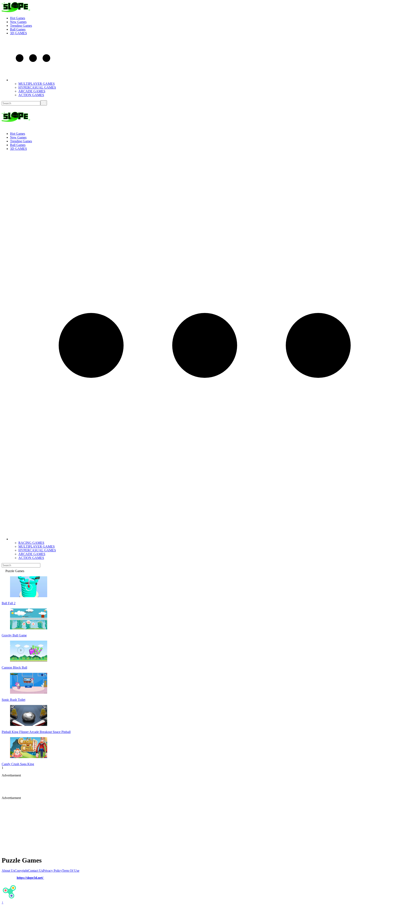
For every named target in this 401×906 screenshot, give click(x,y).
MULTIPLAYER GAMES (36, 83)
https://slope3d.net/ (30, 877)
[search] (43, 103)
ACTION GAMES (31, 95)
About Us (8, 870)
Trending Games (21, 25)
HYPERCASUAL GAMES (37, 87)
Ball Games (17, 29)
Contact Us (35, 870)
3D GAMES (18, 33)
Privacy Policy (52, 870)
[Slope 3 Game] (16, 11)
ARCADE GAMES (31, 91)
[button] (33, 80)
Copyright (21, 870)
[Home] (3, 571)
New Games (18, 22)
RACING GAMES (31, 543)
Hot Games (17, 18)
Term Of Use (70, 870)
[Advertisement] (103, 786)
